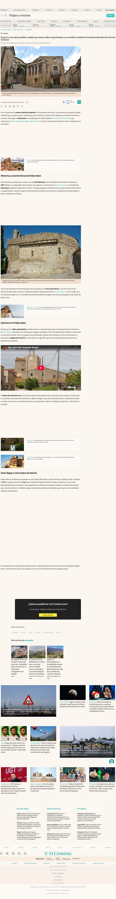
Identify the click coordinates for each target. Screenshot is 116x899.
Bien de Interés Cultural (61, 118)
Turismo (38, 632)
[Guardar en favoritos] (79, 102)
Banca (96, 21)
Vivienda (49, 10)
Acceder (110, 15)
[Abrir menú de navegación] (2, 15)
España (58, 632)
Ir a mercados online (6, 25)
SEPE (47, 847)
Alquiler (61, 10)
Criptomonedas (82, 21)
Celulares (20, 847)
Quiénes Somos (61, 863)
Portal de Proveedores (79, 863)
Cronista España (6, 29)
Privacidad (58, 876)
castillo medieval (34, 121)
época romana (61, 185)
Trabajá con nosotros (98, 863)
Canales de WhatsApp (30, 863)
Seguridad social (19, 10)
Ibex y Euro (41, 21)
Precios (60, 847)
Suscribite (46, 863)
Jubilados (35, 10)
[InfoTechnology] (76, 858)
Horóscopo (108, 847)
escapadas (28, 29)
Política (54, 21)
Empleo (87, 10)
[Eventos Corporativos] (50, 858)
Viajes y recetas (18, 29)
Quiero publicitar (50, 615)
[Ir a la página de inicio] (5, 15)
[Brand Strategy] (58, 858)
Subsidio (93, 847)
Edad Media (6, 332)
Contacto (14, 863)
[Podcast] (66, 859)
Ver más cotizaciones (110, 25)
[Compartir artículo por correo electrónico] (18, 106)
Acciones (75, 10)
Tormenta (3, 10)
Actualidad (67, 21)
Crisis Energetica (76, 847)
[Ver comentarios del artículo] (22, 106)
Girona (23, 632)
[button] (111, 761)
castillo (30, 632)
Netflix (99, 10)
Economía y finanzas (24, 21)
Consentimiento (58, 880)
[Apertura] (40, 859)
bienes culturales (48, 632)
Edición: (110, 10)
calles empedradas (18, 121)
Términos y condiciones (58, 873)
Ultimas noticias (5, 21)
